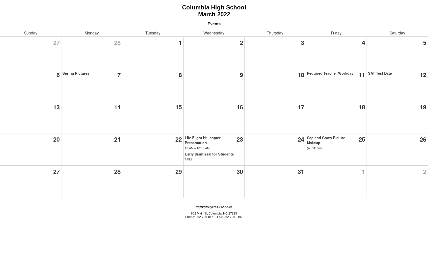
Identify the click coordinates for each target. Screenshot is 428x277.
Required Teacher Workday (330, 73)
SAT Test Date (380, 73)
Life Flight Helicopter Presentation (203, 140)
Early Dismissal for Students (209, 154)
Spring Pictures (75, 73)
